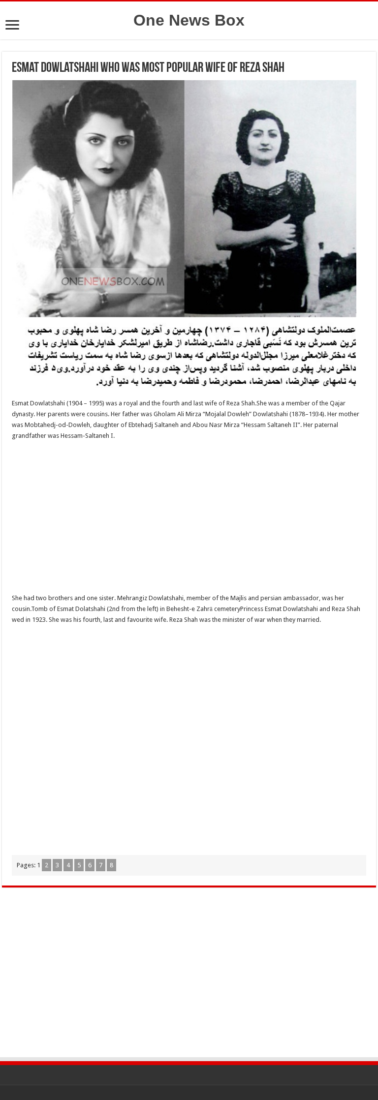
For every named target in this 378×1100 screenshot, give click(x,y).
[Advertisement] (189, 520)
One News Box (189, 20)
